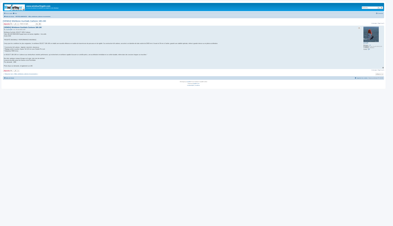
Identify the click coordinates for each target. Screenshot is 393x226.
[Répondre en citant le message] (359, 28)
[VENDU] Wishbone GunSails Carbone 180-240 (24, 21)
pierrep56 (365, 42)
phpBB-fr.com (196, 83)
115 (370, 45)
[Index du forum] (14, 7)
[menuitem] (15, 13)
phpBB (188, 81)
